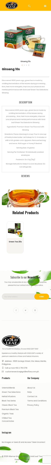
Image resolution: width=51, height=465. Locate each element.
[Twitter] (25, 310)
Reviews (25, 176)
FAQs (29, 392)
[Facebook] (16, 310)
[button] (22, 65)
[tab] (25, 102)
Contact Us (32, 396)
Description (25, 102)
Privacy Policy (33, 405)
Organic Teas (7, 413)
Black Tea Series (9, 400)
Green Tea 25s (15, 241)
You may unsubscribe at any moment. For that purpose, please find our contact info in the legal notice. (25, 283)
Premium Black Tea (10, 409)
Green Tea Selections (11, 392)
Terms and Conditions (37, 400)
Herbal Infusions (8, 396)
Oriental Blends (8, 388)
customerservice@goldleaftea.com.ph (22, 371)
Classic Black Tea (9, 405)
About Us (31, 388)
